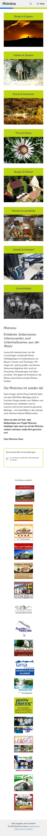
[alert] (23, 459)
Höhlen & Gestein (23, 55)
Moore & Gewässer (23, 94)
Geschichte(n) (23, 288)
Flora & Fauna (23, 133)
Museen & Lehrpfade (23, 211)
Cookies (29, 829)
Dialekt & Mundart (23, 249)
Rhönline (9, 3)
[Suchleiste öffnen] (30, 4)
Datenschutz (19, 829)
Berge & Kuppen (23, 16)
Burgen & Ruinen (23, 172)
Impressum (34, 826)
